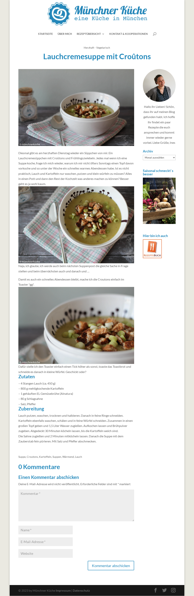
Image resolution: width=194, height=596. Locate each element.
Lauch (78, 456)
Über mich (65, 34)
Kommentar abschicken (111, 565)
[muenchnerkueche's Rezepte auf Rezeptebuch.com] (152, 257)
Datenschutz (81, 590)
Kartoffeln (45, 456)
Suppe (22, 456)
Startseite (45, 34)
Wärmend (68, 456)
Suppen (56, 456)
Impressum (63, 590)
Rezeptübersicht (89, 34)
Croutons (32, 456)
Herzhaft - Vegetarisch (97, 47)
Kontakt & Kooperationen (128, 34)
